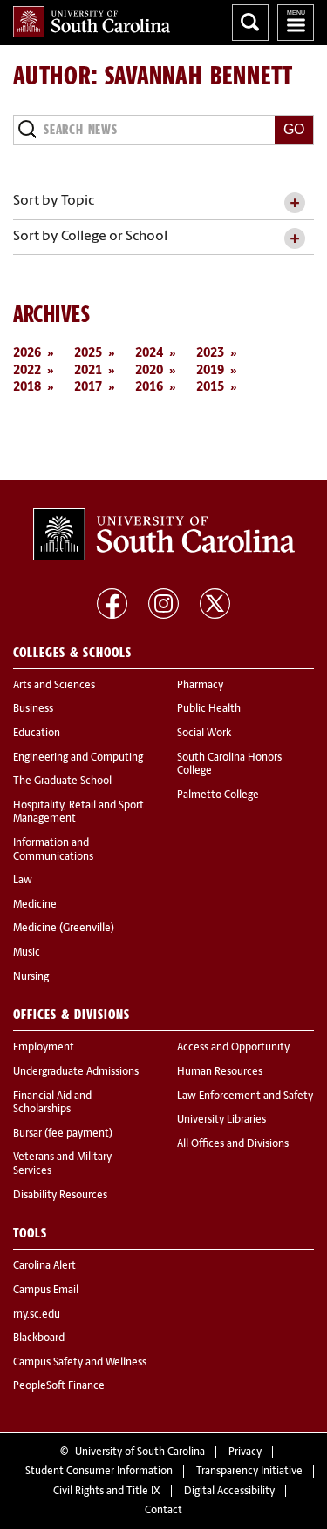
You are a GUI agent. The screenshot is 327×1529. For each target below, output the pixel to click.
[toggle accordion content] (294, 203)
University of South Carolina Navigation (295, 22)
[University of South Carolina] (164, 534)
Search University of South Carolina (250, 22)
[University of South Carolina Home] (91, 21)
